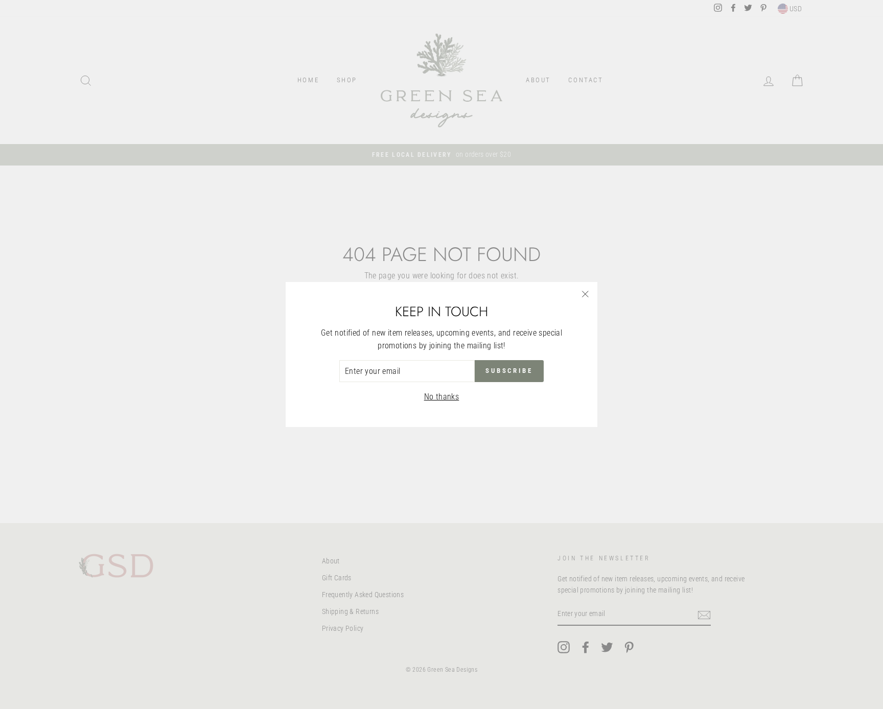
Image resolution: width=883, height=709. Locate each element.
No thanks (441, 396)
